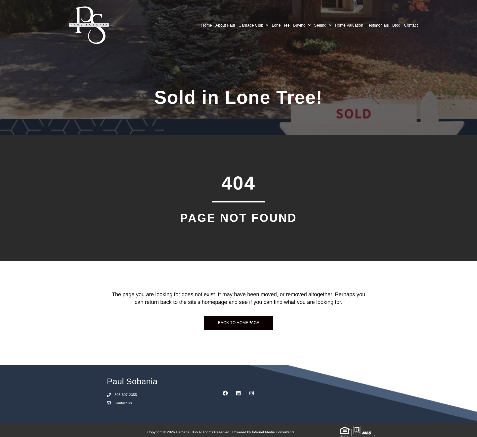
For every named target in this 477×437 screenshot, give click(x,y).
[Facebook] (225, 393)
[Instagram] (251, 393)
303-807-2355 (126, 395)
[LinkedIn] (238, 393)
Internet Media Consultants (273, 432)
